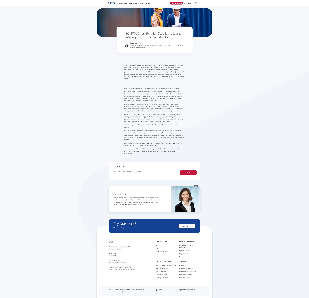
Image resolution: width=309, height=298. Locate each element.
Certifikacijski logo (161, 275)
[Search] (185, 3)
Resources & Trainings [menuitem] (136, 3)
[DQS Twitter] (111, 292)
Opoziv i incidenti (184, 251)
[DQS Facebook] (117, 292)
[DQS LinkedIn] (123, 292)
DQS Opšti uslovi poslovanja (187, 271)
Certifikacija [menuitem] (123, 3)
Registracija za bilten (162, 251)
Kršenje (181, 257)
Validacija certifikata (162, 278)
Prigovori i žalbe (184, 254)
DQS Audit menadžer (162, 268)
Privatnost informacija (186, 268)
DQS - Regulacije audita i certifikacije (186, 246)
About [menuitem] (148, 3)
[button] (190, 3)
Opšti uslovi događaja (185, 275)
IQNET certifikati (161, 271)
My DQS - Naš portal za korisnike (166, 265)
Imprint (181, 265)
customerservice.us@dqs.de (117, 262)
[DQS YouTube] (128, 292)
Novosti (158, 245)
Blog (157, 248)
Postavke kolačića (184, 277)
